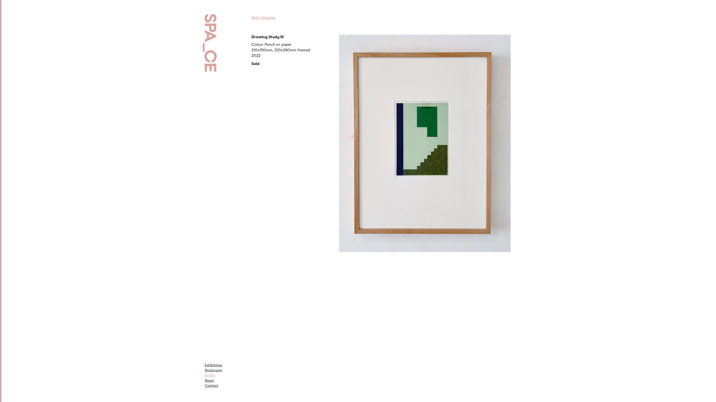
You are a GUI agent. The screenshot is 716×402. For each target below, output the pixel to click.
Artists (210, 375)
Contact (211, 385)
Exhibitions (213, 365)
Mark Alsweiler (263, 17)
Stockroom (213, 370)
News (209, 380)
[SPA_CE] (217, 36)
